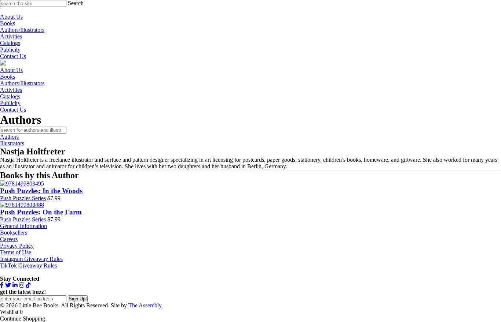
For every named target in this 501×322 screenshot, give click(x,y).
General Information (23, 226)
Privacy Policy (17, 246)
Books (7, 23)
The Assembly (145, 305)
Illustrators (12, 143)
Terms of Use (15, 252)
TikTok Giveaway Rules (28, 265)
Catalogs (10, 43)
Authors (9, 137)
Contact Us (13, 56)
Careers (9, 239)
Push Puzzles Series (23, 198)
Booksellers (13, 232)
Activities (11, 36)
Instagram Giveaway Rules (31, 259)
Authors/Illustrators (22, 30)
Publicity (10, 49)
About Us (11, 17)
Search (76, 3)
